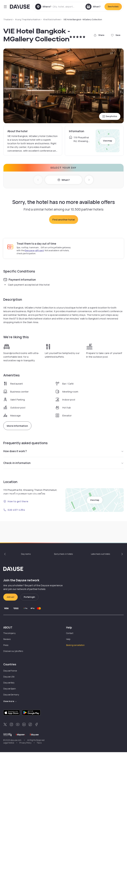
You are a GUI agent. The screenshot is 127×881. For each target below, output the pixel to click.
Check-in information (17, 463)
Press (5, 645)
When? (66, 180)
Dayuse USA (9, 676)
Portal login (29, 597)
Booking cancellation (75, 645)
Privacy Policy (25, 742)
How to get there (18, 501)
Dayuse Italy (8, 682)
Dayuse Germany (11, 694)
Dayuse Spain (9, 688)
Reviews (7, 639)
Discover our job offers (13, 651)
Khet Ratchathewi (52, 19)
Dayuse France (10, 670)
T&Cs (39, 742)
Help (68, 639)
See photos (111, 116)
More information (17, 426)
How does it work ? (15, 451)
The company (9, 633)
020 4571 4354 (16, 509)
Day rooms (26, 554)
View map (107, 140)
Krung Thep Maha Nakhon (28, 19)
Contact (69, 633)
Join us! (10, 597)
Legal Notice (8, 742)
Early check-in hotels (63, 554)
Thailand (7, 19)
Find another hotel (63, 219)
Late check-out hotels (100, 554)
